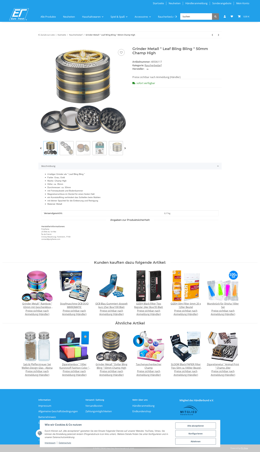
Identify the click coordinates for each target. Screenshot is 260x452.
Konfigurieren (196, 433)
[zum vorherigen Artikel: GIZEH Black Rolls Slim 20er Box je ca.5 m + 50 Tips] (212, 35)
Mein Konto (242, 3)
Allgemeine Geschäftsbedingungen (58, 411)
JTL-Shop (244, 448)
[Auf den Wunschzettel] (121, 52)
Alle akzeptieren (195, 425)
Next (125, 148)
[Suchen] (215, 16)
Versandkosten (94, 405)
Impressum (50, 442)
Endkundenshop (141, 411)
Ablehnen (196, 441)
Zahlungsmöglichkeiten (98, 411)
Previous (40, 148)
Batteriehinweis (47, 417)
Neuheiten (175, 3)
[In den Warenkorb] (40, 45)
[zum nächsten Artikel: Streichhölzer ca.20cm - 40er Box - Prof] (218, 35)
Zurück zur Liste (47, 34)
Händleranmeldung (196, 3)
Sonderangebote (221, 3)
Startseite (158, 3)
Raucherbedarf (153, 65)
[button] (224, 16)
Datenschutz (65, 442)
